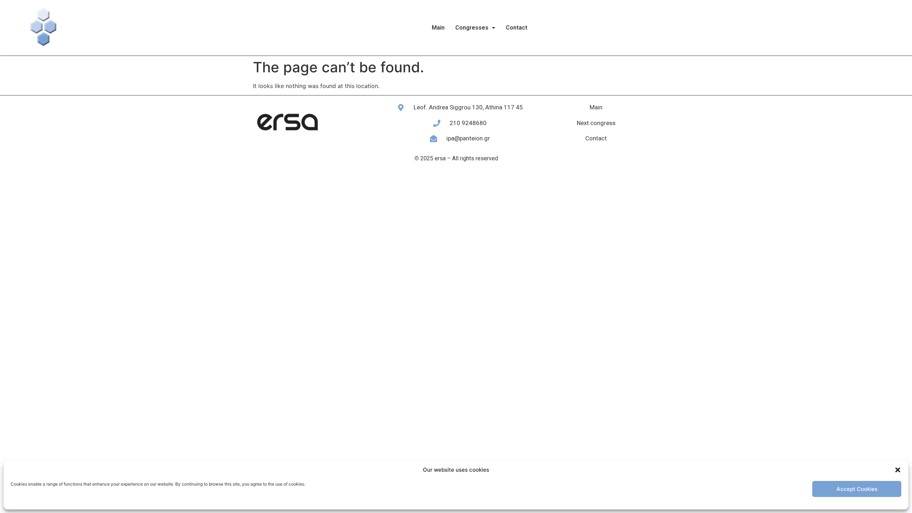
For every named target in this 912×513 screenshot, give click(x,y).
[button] (897, 469)
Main (438, 27)
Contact (516, 27)
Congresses (471, 27)
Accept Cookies (856, 489)
